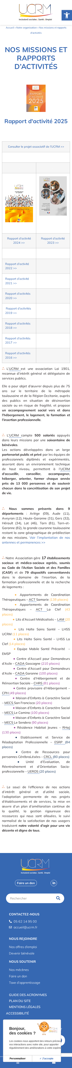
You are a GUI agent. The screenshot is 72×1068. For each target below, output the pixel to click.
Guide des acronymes (28, 995)
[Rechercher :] (30, 898)
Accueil (10, 27)
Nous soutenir (22, 961)
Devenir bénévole (21, 953)
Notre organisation (26, 27)
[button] (36, 939)
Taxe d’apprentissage (24, 983)
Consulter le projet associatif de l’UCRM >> (36, 146)
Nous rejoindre (23, 939)
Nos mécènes (19, 970)
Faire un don (18, 976)
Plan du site (20, 1001)
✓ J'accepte (46, 1058)
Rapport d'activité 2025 (36, 121)
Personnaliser (18, 1058)
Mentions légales (24, 1007)
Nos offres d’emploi (23, 947)
